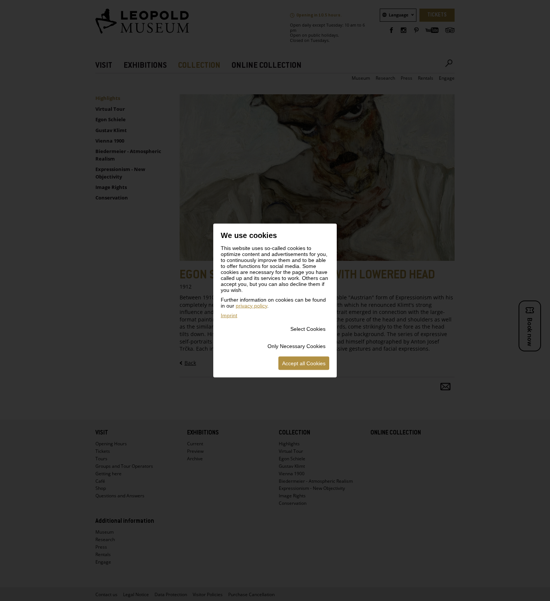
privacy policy (251, 306)
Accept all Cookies (304, 363)
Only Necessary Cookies (297, 346)
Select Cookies (308, 329)
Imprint (229, 315)
